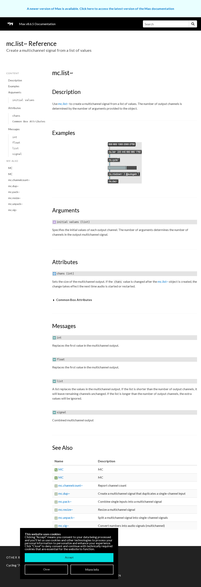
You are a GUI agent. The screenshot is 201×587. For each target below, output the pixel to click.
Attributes (14, 108)
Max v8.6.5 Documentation (37, 24)
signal (17, 154)
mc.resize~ (14, 198)
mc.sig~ (12, 210)
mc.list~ (63, 103)
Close (46, 569)
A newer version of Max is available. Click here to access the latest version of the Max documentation (100, 8)
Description (15, 80)
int (14, 137)
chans (16, 115)
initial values (23, 100)
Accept (69, 557)
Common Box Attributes (28, 121)
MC (10, 168)
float (16, 142)
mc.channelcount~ (19, 180)
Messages (14, 129)
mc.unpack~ (15, 203)
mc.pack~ (14, 192)
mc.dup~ (13, 186)
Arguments (14, 92)
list (15, 148)
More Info (92, 569)
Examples (13, 86)
